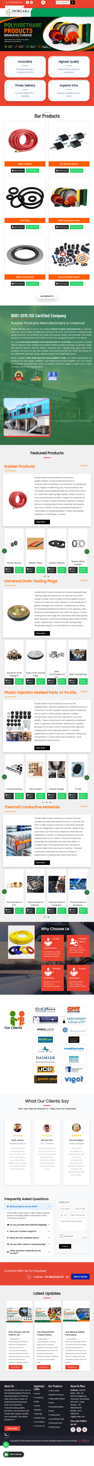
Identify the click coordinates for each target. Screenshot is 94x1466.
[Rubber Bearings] (56, 545)
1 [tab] (44, 576)
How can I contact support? (23, 1231)
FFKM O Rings (25, 220)
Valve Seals (54, 1390)
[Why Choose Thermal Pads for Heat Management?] (19, 1315)
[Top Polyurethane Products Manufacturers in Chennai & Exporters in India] (48, 1315)
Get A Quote (80, 1276)
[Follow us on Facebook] (27, 2)
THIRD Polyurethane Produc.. (69, 220)
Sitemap (38, 1414)
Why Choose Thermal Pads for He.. (19, 1333)
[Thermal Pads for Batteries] (35, 885)
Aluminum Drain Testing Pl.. (14, 674)
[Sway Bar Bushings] (56, 770)
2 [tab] (48, 576)
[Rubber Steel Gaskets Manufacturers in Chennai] (25, 253)
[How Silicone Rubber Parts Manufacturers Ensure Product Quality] (76, 1315)
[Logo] (17, 12)
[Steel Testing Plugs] (78, 656)
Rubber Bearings (57, 562)
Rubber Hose (38, 345)
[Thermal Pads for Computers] (56, 885)
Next (86, 551)
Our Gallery (39, 1422)
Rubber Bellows (35, 562)
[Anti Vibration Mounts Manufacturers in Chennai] (69, 140)
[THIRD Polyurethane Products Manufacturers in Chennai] (69, 197)
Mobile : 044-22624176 (76, 1412)
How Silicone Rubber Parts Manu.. (75, 1333)
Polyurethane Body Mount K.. (14, 789)
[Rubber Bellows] (35, 545)
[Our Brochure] (43, 2)
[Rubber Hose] (14, 545)
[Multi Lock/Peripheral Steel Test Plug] (56, 656)
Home (37, 1393)
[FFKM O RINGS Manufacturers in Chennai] (25, 197)
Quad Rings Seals (56, 1419)
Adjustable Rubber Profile (56, 1400)
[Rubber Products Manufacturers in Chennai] (25, 140)
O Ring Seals (54, 1415)
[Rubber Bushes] (78, 545)
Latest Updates (37, 1407)
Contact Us (39, 1426)
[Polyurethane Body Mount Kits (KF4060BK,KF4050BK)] (14, 770)
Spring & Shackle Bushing (78, 789)
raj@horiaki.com (77, 1416)
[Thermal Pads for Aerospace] (78, 885)
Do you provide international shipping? (28, 1224)
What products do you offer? (23, 1206)
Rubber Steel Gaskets (25, 276)
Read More (15, 1367)
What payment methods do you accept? (25, 1251)
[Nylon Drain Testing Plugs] (35, 656)
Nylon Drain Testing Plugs (35, 674)
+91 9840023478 (15, 2)
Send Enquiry (18, 170)
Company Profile (38, 1399)
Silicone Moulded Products (69, 276)
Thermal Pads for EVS (14, 903)
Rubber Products (25, 163)
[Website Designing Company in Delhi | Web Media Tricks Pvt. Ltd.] (84, 1440)
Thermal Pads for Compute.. (56, 903)
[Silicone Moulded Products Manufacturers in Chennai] (69, 253)
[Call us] (31, 2)
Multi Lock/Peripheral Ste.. (57, 674)
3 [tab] (50, 802)
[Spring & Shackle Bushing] (78, 770)
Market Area (39, 1418)
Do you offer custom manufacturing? (28, 1244)
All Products (47, 296)
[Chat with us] (6, 1444)
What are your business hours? (24, 1237)
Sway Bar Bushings (57, 788)
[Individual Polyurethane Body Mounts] (35, 770)
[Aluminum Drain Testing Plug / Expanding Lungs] (14, 656)
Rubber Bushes (78, 562)
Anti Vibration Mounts (69, 163)
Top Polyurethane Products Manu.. (45, 1333)
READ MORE (40, 522)
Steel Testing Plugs (78, 674)
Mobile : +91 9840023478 (76, 1406)
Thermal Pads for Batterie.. (35, 903)
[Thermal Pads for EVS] (14, 885)
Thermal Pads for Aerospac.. (78, 903)
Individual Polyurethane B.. (35, 789)
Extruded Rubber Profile (56, 1409)
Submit (65, 1246)
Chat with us (33, 170)
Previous (4, 551)
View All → (85, 465)
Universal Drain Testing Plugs (55, 1425)
